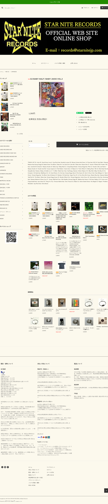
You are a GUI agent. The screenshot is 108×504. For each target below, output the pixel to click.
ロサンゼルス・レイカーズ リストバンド (34, 310)
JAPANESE (14, 71)
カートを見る (50, 472)
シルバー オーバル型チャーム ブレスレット (88, 310)
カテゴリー (44, 63)
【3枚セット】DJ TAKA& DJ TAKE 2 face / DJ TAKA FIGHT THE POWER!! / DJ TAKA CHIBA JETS (62, 216)
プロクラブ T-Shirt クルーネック (61, 272)
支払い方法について (34, 469)
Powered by (2, 501)
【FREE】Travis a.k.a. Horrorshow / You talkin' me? (89, 214)
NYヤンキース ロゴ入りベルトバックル (48, 327)
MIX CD (7, 71)
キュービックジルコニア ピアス (61, 310)
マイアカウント (51, 467)
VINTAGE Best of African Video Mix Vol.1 (15, 124)
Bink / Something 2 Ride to (88, 237)
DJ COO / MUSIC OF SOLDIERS (74, 213)
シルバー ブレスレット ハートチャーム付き (34, 328)
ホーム (34, 63)
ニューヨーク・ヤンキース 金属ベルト (88, 328)
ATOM (33, 485)
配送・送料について (34, 472)
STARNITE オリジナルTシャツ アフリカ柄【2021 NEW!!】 (16, 95)
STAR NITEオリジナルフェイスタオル (75, 268)
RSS (30, 485)
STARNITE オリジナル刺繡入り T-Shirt (34, 235)
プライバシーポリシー (34, 480)
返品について (89, 150)
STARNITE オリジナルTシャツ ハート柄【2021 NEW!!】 (16, 84)
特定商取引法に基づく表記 (36, 477)
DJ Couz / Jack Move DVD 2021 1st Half (16, 104)
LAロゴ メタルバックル (74, 328)
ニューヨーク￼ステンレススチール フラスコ (47, 310)
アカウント (86, 7)
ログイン (95, 7)
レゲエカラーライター (74, 309)
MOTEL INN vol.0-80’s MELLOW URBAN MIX (47, 272)
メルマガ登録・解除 (59, 63)
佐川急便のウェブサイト (52, 387)
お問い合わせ (74, 63)
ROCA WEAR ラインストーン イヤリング (62, 329)
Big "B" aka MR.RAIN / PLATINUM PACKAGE (15, 115)
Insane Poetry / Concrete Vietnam (33, 272)
